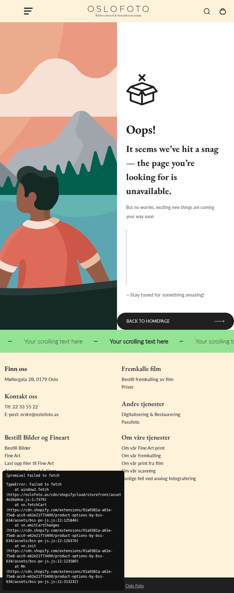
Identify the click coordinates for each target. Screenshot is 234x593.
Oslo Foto (135, 585)
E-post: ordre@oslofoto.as (32, 414)
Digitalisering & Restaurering (151, 414)
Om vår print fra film (142, 463)
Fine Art (12, 455)
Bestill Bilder (18, 448)
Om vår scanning (139, 470)
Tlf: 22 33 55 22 (21, 406)
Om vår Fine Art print (143, 448)
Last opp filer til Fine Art (29, 463)
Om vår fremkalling (141, 455)
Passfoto (131, 422)
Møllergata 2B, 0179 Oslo (31, 379)
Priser (128, 387)
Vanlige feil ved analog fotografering (159, 478)
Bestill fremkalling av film (147, 379)
